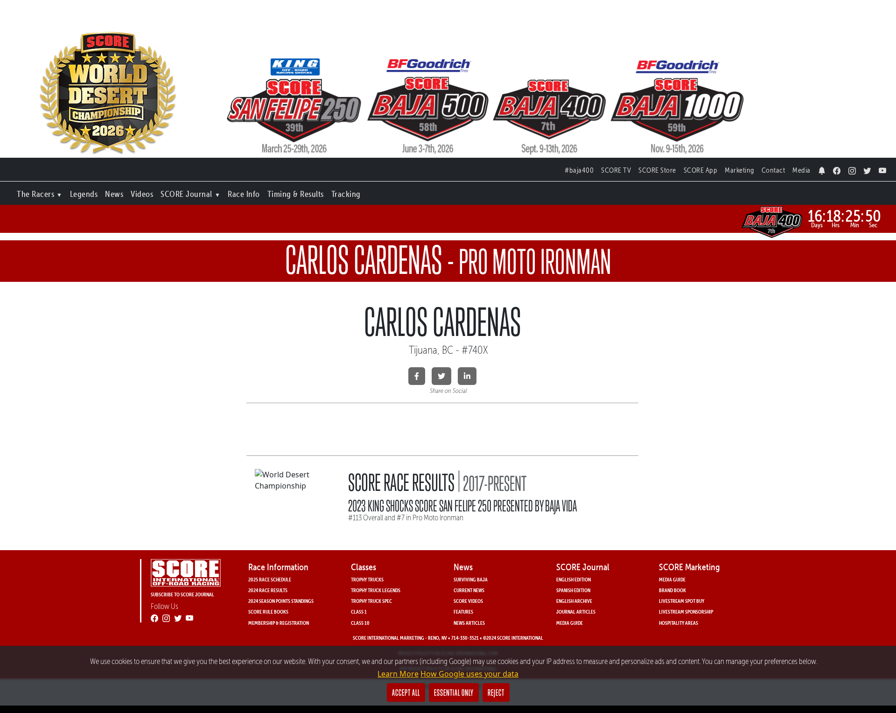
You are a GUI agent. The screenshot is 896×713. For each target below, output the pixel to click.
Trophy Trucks (367, 579)
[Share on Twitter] (441, 376)
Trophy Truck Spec (371, 600)
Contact (773, 170)
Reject (496, 692)
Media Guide (569, 622)
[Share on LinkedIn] (467, 376)
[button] (39, 192)
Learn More (398, 674)
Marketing (739, 170)
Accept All (406, 692)
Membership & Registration (278, 622)
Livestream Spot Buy (681, 600)
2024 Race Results (267, 590)
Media (801, 170)
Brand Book (672, 590)
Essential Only (454, 692)
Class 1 (359, 611)
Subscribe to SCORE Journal (182, 594)
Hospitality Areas (678, 622)
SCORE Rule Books (268, 611)
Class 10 (360, 622)
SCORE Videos (468, 600)
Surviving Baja (471, 579)
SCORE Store (657, 170)
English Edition (573, 579)
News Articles (469, 622)
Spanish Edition (573, 590)
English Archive (574, 600)
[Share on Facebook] (416, 376)
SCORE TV (616, 170)
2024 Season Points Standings (281, 600)
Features (463, 611)
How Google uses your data (469, 674)
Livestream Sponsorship (686, 611)
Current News (469, 590)
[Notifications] (822, 168)
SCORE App (701, 170)
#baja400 (579, 170)
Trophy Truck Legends (375, 590)
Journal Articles (575, 611)
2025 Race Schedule (269, 579)
